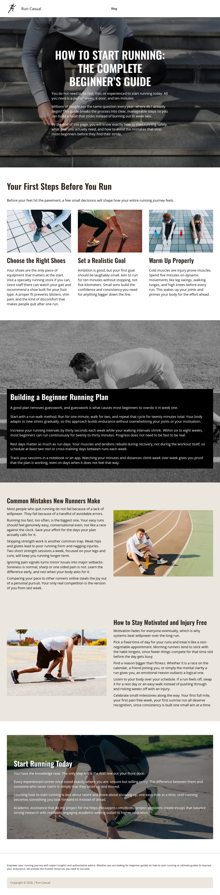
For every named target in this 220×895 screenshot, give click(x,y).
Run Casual (31, 8)
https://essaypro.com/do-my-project (118, 807)
